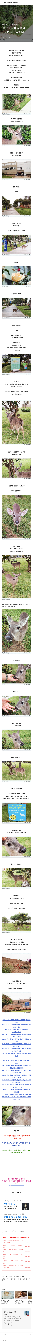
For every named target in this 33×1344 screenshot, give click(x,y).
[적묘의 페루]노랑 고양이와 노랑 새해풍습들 (13, 1245)
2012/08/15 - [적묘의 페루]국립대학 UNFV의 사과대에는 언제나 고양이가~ (16, 1035)
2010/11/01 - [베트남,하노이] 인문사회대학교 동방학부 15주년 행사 (16, 1098)
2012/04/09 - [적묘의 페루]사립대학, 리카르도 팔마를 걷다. (17, 1062)
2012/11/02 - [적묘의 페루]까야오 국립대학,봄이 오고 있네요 (17, 1021)
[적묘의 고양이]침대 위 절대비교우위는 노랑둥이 (13, 1261)
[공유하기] (8, 1231)
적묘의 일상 (6, 1237)
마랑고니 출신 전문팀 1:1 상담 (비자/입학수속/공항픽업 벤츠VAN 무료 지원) (10, 1207)
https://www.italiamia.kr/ (12, 1201)
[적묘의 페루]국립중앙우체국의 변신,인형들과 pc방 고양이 (13, 1241)
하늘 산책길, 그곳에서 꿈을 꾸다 (10, 1337)
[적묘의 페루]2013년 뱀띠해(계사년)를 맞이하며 (13, 1255)
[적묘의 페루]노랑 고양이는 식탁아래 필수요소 (13, 1250)
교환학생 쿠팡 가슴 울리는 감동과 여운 (15, 1217)
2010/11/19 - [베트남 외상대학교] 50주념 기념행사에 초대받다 (17, 1091)
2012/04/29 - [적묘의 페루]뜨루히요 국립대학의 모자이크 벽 (16, 1055)
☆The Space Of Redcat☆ (11, 2)
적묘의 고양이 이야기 (14, 1237)
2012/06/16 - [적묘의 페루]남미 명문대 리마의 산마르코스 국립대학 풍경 (16, 1050)
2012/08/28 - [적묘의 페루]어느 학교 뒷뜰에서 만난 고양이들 (16, 1040)
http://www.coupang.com (12, 1214)
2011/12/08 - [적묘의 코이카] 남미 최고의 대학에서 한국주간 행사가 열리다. (16, 1086)
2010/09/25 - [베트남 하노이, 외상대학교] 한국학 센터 (16, 1094)
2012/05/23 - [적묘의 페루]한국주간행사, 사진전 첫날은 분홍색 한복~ (16, 1045)
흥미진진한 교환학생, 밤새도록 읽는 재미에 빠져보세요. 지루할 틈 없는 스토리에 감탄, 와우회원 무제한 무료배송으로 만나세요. (16, 1220)
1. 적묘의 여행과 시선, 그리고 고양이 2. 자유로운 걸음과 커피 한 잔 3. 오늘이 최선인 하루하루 (12, 1318)
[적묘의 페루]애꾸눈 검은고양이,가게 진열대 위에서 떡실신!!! (13, 1266)
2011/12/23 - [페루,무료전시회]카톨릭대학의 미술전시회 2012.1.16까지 (16, 1076)
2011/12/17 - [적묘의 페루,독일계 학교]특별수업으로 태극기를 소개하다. (16, 1081)
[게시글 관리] (10, 1231)
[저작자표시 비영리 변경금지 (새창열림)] (23, 1231)
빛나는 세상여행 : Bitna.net (9, 1340)
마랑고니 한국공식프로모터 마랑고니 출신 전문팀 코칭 (11, 1204)
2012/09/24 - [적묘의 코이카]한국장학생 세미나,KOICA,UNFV (17, 1031)
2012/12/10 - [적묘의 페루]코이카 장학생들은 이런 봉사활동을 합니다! (16, 1026)
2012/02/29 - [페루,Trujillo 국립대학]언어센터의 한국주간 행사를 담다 (16, 1071)
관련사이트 (4, 1334)
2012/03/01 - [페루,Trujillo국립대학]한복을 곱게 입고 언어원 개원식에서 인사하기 (16, 1067)
